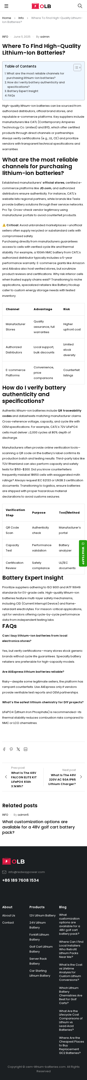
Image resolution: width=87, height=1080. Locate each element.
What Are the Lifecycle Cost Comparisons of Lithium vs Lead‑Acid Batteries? (71, 1020)
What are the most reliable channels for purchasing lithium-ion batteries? (35, 76)
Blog (62, 907)
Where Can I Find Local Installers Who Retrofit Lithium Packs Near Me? (71, 949)
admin (45, 37)
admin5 (23, 815)
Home (6, 18)
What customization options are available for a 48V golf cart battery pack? (38, 827)
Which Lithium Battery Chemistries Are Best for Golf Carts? (70, 995)
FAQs (11, 95)
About (7, 907)
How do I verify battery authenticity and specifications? (36, 84)
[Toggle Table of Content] (75, 67)
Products (37, 907)
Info (21, 18)
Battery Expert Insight (22, 91)
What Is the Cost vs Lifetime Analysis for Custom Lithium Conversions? (70, 972)
